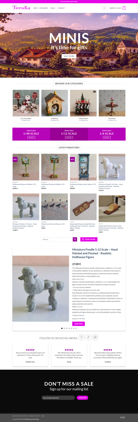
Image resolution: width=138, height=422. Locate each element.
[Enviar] (75, 239)
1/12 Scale (81, 318)
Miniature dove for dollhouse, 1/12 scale (53, 225)
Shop (35, 8)
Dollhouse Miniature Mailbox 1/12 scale (24, 185)
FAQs (43, 416)
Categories (43, 8)
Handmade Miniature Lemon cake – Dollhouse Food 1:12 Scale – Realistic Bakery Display (111, 228)
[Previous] (12, 107)
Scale (53, 8)
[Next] (125, 107)
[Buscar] (104, 8)
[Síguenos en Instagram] (81, 337)
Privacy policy (34, 416)
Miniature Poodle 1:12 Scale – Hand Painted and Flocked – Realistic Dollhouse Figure (111, 186)
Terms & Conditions (19, 416)
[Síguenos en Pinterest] (95, 337)
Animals (81, 315)
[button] (118, 8)
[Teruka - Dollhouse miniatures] (21, 8)
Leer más (78, 324)
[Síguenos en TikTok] (88, 337)
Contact (61, 8)
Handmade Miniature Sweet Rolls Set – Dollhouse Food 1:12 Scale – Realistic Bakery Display (83, 226)
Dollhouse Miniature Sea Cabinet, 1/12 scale (83, 185)
